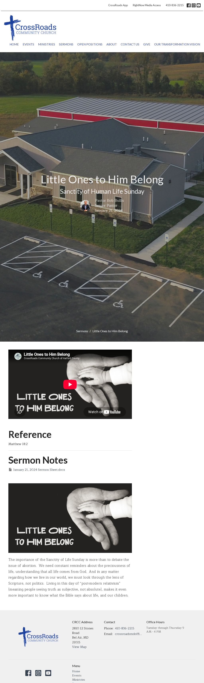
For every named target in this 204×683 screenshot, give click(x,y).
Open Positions (89, 44)
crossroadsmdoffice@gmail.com (128, 634)
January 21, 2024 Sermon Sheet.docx (39, 470)
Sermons (66, 44)
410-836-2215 (175, 5)
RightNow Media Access (147, 5)
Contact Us (130, 44)
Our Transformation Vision (177, 44)
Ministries (46, 44)
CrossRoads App (118, 5)
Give (146, 44)
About (111, 44)
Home (14, 44)
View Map (79, 647)
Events (28, 44)
